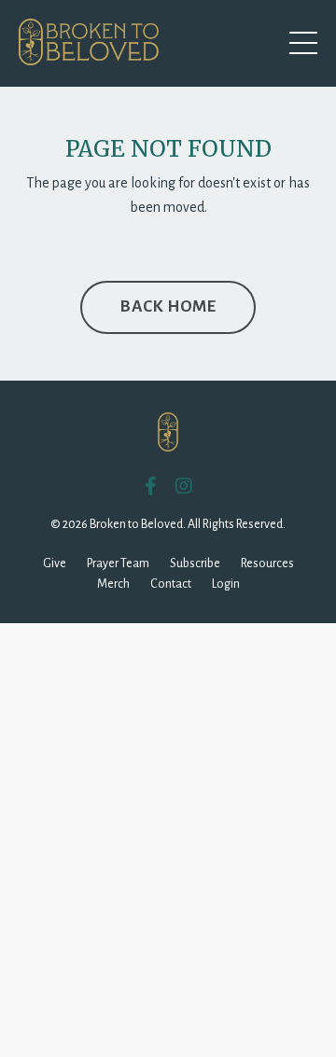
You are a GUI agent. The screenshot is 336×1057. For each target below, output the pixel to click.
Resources (267, 563)
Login (226, 584)
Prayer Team (118, 563)
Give (54, 563)
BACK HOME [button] (167, 306)
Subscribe (195, 563)
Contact (170, 584)
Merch (113, 584)
